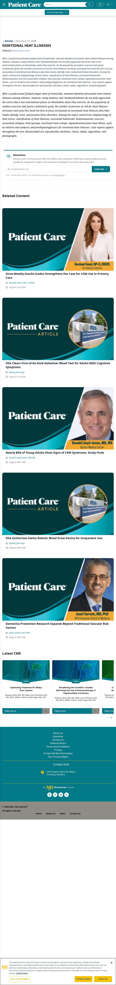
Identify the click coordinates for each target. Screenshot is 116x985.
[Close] (111, 963)
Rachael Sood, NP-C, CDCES (22, 282)
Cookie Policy (22, 973)
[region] (58, 971)
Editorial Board (58, 743)
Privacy (58, 749)
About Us (58, 733)
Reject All (103, 979)
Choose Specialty (55, 12)
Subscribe (99, 169)
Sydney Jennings (17, 372)
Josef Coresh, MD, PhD (19, 632)
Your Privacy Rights (58, 756)
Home (39, 813)
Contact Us (58, 739)
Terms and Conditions (58, 746)
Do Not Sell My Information (58, 753)
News (62, 813)
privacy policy (59, 175)
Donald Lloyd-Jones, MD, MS (22, 457)
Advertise (58, 736)
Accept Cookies (84, 979)
